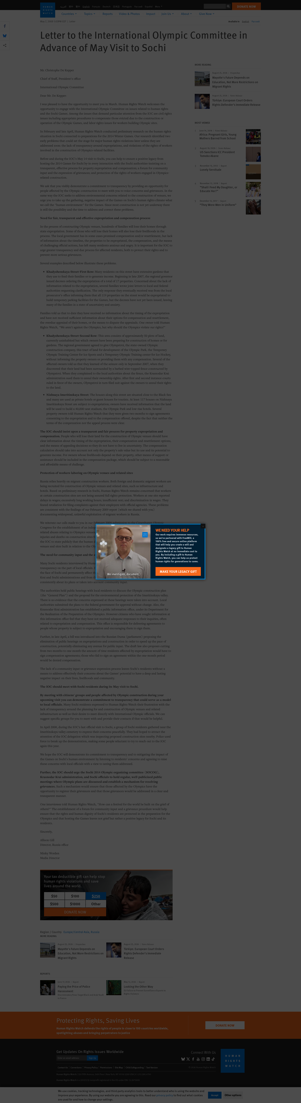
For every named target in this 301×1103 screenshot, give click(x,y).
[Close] (203, 526)
